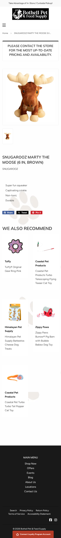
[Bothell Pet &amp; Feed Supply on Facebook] (50, 520)
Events (30, 472)
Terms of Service (16, 514)
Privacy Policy (26, 510)
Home (5, 33)
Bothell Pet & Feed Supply (33, 528)
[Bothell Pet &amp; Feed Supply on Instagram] (55, 520)
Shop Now (30, 463)
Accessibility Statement (39, 514)
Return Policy (42, 510)
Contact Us (30, 491)
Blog (30, 477)
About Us (30, 482)
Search (13, 510)
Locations (30, 486)
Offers (30, 468)
